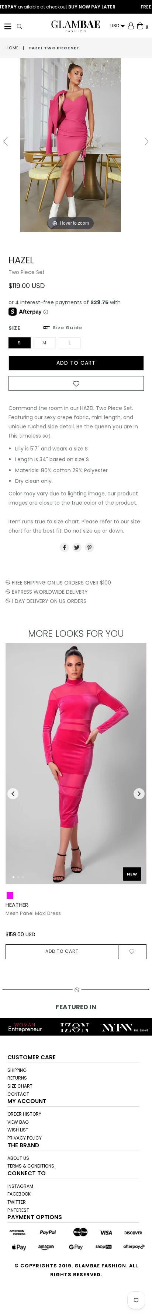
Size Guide (67, 327)
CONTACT (18, 1094)
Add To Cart (62, 951)
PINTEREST (18, 1210)
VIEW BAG (18, 1122)
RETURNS (17, 1078)
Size (45, 327)
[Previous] (17, 767)
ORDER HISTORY (24, 1114)
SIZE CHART (19, 1086)
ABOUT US (18, 1158)
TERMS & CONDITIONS (30, 1166)
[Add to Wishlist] (76, 385)
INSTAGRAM (20, 1186)
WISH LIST (17, 1130)
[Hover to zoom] (76, 144)
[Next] (135, 767)
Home (12, 48)
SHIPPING (17, 1070)
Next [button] (139, 793)
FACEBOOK (19, 1194)
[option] (73, 801)
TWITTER (16, 1202)
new (132, 874)
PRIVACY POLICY (24, 1138)
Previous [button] (12, 793)
